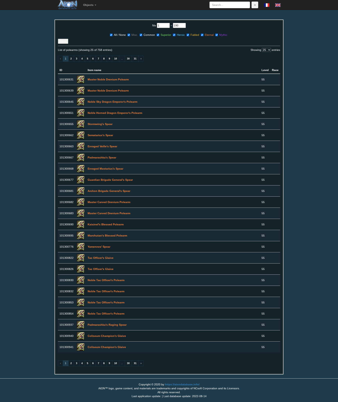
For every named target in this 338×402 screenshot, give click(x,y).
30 (128, 58)
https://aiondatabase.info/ (182, 384)
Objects (88, 4)
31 (135, 58)
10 (115, 58)
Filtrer (63, 41)
